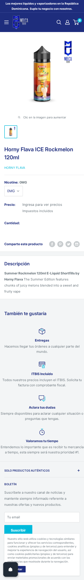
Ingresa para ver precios (42, 204)
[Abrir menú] (6, 22)
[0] (76, 22)
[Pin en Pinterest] (60, 244)
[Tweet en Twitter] (68, 244)
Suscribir (18, 530)
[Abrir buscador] (59, 22)
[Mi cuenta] (67, 22)
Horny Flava (14, 167)
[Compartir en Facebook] (52, 244)
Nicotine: (15, 182)
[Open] (10, 569)
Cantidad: (12, 223)
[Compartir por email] (77, 244)
